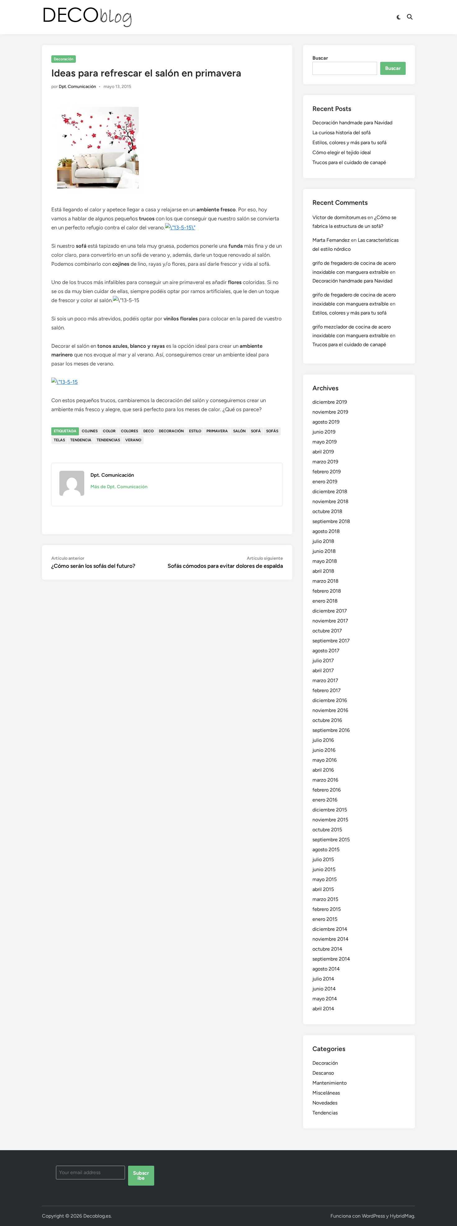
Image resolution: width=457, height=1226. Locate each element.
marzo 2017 (325, 680)
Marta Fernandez (331, 240)
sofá (256, 431)
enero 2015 (324, 919)
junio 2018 (324, 551)
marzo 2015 (325, 899)
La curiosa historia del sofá (341, 132)
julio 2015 (323, 859)
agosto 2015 (325, 849)
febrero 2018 (326, 591)
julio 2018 (323, 541)
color (109, 431)
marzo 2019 (325, 462)
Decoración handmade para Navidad (352, 123)
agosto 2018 (326, 531)
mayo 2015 (324, 879)
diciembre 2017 (329, 611)
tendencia (80, 440)
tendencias (108, 440)
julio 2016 (323, 740)
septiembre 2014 (331, 959)
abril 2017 (323, 670)
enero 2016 (324, 800)
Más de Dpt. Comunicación (118, 486)
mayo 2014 (324, 999)
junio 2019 (323, 432)
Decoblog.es (97, 1216)
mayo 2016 (324, 760)
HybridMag (402, 1216)
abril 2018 (323, 571)
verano (133, 440)
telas (59, 440)
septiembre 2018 (331, 521)
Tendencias (325, 1113)
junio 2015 (323, 869)
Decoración (63, 59)
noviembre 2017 (330, 621)
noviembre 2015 (330, 820)
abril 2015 (323, 889)
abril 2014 (323, 1009)
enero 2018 (325, 601)
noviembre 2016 (330, 710)
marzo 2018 (325, 581)
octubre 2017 (327, 631)
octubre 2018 (327, 511)
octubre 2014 (327, 949)
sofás (272, 431)
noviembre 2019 (330, 412)
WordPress (373, 1216)
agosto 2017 (325, 651)
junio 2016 (323, 750)
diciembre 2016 (329, 700)
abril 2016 (323, 770)
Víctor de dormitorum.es (339, 217)
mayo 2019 (324, 442)
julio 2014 (323, 979)
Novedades (324, 1103)
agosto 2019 (325, 422)
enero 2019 (324, 481)
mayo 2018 (324, 561)
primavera (217, 431)
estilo (195, 431)
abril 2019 (323, 452)
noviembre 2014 (330, 939)
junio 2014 (324, 989)
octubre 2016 (327, 720)
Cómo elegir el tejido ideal (341, 152)
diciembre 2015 (329, 810)
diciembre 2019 (329, 402)
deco (148, 431)
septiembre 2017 (331, 641)
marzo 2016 (325, 780)
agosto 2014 (326, 969)
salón (239, 431)
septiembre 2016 (331, 730)
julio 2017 (323, 661)
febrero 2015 (326, 909)
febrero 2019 (326, 472)
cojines (90, 431)
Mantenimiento (329, 1083)
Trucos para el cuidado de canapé (349, 162)
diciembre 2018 (329, 491)
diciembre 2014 (329, 929)
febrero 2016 (326, 790)
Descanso (323, 1073)
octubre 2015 (327, 830)
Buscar (320, 58)
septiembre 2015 (331, 840)
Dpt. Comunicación (77, 86)
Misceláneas (326, 1093)
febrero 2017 (326, 690)
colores (129, 431)
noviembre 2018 (330, 501)
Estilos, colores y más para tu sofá (349, 142)
